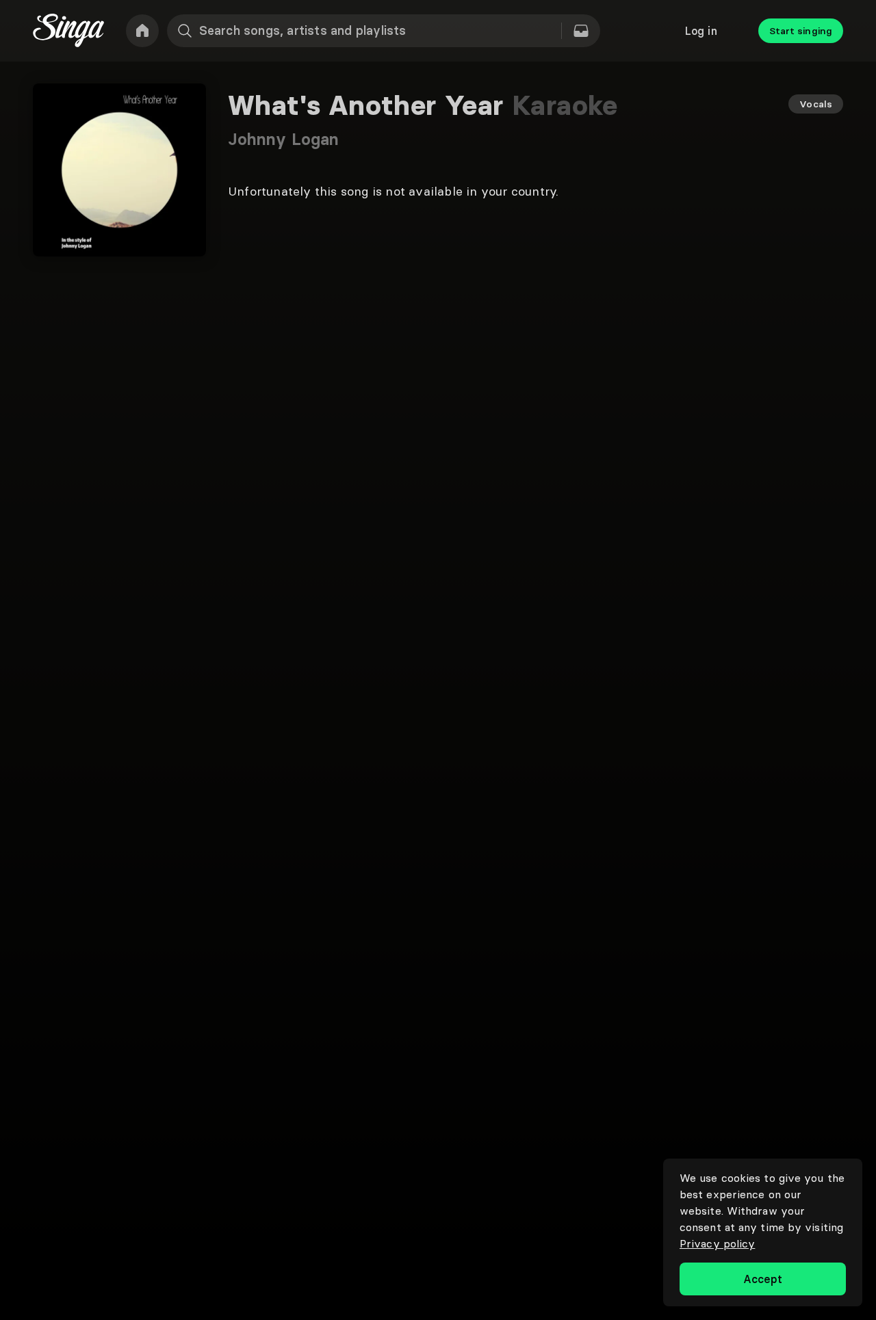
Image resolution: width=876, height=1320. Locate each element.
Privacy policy (717, 1243)
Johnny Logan (283, 139)
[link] (142, 30)
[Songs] (581, 31)
